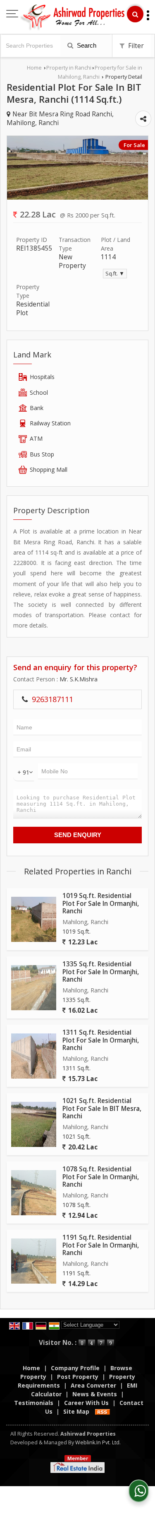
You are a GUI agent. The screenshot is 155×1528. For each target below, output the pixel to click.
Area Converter (93, 1385)
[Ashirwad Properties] (72, 18)
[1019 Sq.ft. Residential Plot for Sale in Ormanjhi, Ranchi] (33, 919)
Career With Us (86, 1403)
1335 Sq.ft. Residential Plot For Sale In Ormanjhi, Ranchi (100, 972)
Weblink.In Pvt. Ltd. (98, 1442)
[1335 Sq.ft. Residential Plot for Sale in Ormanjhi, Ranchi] (33, 987)
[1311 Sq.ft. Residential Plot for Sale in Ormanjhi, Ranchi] (33, 1056)
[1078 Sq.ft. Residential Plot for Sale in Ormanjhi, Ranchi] (33, 1192)
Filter (135, 45)
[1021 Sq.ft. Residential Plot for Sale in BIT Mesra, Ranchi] (33, 1124)
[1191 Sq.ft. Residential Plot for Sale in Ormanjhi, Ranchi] (33, 1261)
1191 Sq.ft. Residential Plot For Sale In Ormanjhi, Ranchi (100, 1245)
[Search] (135, 14)
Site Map (76, 1411)
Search (85, 45)
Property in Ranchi (68, 67)
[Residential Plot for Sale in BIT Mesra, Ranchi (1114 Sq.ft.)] (77, 197)
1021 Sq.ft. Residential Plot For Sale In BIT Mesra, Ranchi (101, 1108)
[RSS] (102, 1411)
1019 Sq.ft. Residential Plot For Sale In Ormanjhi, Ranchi (100, 903)
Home (34, 67)
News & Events (94, 1394)
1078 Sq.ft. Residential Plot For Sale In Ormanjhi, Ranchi (100, 1177)
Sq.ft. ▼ (114, 273)
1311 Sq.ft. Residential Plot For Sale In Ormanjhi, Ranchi (100, 1040)
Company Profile (75, 1368)
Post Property (77, 1377)
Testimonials (33, 1403)
